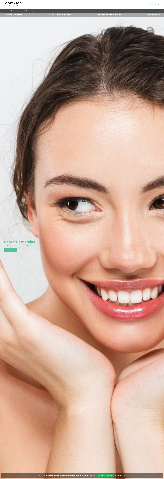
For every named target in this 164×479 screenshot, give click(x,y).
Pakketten (47, 11)
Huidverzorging (15, 11)
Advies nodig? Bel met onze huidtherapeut (59, 14)
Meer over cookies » (120, 475)
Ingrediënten (36, 11)
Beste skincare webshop (153, 14)
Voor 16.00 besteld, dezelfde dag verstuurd (108, 14)
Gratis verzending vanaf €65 (14, 14)
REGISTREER (10, 250)
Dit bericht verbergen (105, 475)
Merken (26, 11)
